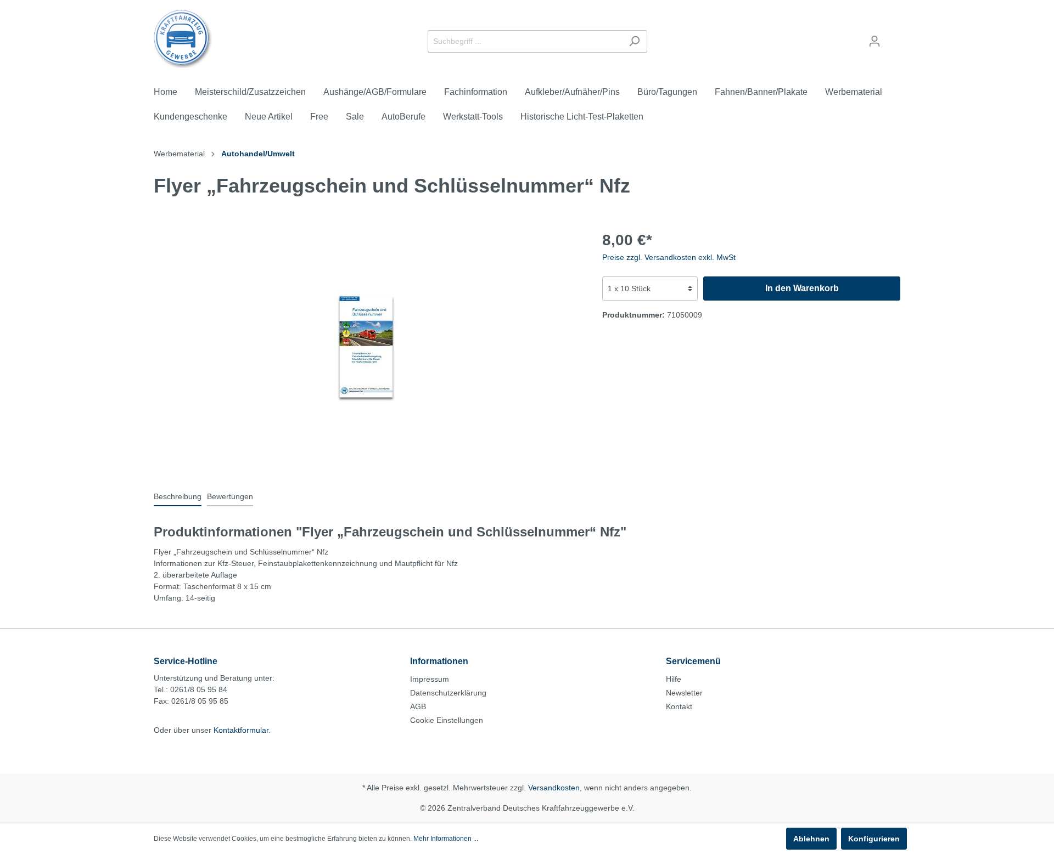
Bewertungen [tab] (230, 496)
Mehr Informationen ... (445, 838)
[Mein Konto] (874, 41)
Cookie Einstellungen (446, 720)
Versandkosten (554, 787)
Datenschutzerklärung (448, 692)
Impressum (429, 679)
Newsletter (684, 692)
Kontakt (679, 706)
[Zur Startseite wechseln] (183, 39)
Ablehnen (811, 838)
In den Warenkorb (802, 288)
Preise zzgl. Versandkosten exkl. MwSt (669, 257)
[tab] (177, 496)
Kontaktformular (241, 730)
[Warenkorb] (893, 37)
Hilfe (673, 679)
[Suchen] (634, 41)
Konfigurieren (874, 838)
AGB (418, 706)
